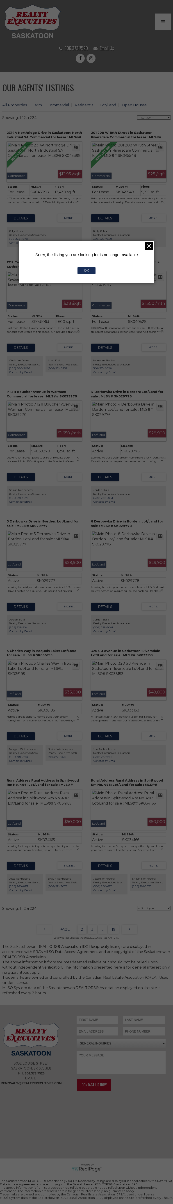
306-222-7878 (18, 238)
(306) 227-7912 (102, 757)
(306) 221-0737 (57, 368)
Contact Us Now (94, 1085)
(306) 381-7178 (18, 757)
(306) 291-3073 (19, 497)
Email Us (107, 48)
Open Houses (134, 105)
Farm (37, 105)
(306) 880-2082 (19, 368)
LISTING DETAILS (21, 218)
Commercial (58, 105)
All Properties (14, 105)
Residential (85, 105)
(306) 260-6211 (18, 886)
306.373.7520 (76, 48)
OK (86, 271)
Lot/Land (108, 105)
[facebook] (81, 59)
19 (113, 929)
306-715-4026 (102, 368)
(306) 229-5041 (103, 497)
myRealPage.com (86, 1169)
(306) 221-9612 (57, 757)
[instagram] (91, 59)
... (103, 929)
